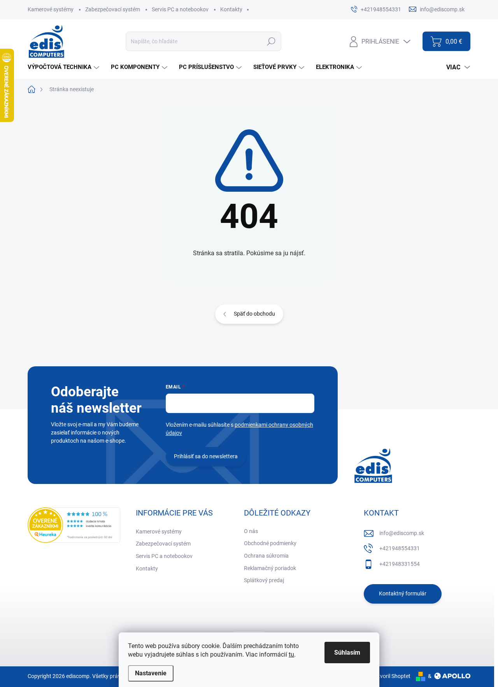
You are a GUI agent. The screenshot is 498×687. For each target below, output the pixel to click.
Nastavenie (151, 673)
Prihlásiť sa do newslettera (206, 456)
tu (291, 654)
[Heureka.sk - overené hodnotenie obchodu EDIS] (74, 525)
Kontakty (231, 9)
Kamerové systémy (51, 9)
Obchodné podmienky (270, 543)
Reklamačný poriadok (270, 568)
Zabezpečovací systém (112, 9)
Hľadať (271, 41)
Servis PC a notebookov (180, 9)
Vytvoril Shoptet (391, 676)
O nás (251, 531)
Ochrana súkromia (266, 556)
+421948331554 (399, 564)
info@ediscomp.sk (401, 533)
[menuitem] (64, 67)
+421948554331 (399, 548)
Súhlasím (347, 652)
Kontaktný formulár (402, 593)
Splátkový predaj (264, 580)
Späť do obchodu (254, 314)
